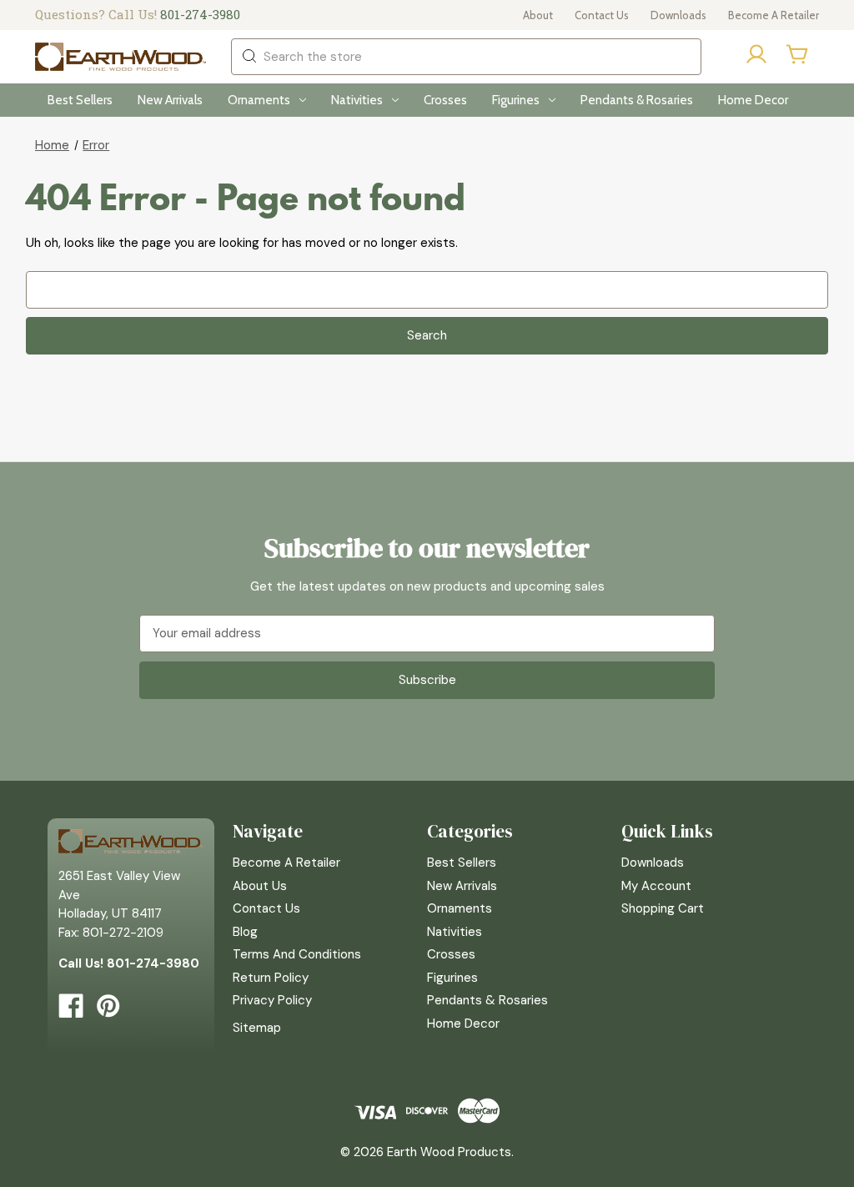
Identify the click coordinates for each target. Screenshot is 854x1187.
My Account (656, 886)
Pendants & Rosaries (636, 100)
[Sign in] (756, 57)
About (538, 15)
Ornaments (259, 100)
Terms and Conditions (297, 954)
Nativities (357, 100)
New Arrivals (170, 100)
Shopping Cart (662, 908)
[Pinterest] (108, 1006)
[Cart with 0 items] (798, 54)
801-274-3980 (200, 14)
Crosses (445, 100)
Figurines (516, 100)
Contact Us (602, 15)
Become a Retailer (773, 15)
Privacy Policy (272, 1000)
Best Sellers (80, 100)
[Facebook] (70, 1006)
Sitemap (257, 1027)
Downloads (678, 15)
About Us (260, 886)
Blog (245, 931)
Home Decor (753, 100)
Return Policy (271, 977)
